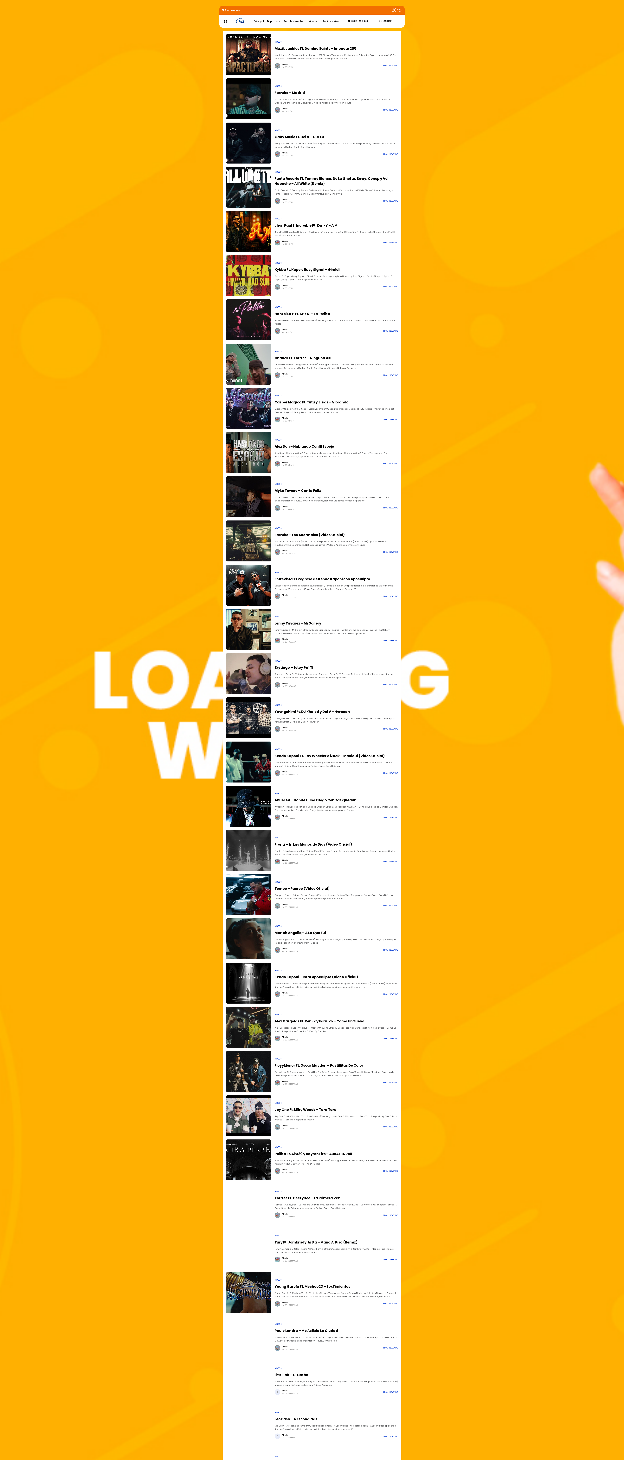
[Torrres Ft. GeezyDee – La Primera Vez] (248, 1204)
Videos (278, 42)
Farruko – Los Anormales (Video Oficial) (310, 535)
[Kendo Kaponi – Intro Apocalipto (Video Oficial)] (248, 983)
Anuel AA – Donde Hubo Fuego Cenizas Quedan (316, 800)
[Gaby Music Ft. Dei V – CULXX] (248, 143)
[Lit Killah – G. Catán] (248, 1381)
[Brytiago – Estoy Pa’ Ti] (248, 673)
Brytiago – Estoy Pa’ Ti (294, 667)
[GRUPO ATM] (240, 21)
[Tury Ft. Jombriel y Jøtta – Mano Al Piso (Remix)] (248, 1248)
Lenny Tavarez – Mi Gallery (298, 623)
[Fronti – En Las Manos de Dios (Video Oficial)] (248, 850)
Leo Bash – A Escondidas (296, 1419)
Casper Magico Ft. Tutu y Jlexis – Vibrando (312, 402)
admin (285, 64)
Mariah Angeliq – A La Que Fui (300, 932)
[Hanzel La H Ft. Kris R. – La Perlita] (248, 319)
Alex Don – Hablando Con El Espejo (304, 446)
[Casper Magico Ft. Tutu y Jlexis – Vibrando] (248, 408)
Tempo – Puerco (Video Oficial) (302, 888)
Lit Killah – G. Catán (291, 1375)
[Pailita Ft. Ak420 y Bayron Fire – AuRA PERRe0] (248, 1159)
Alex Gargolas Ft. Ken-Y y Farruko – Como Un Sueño (319, 1021)
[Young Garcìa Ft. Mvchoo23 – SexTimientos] (248, 1292)
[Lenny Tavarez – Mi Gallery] (248, 629)
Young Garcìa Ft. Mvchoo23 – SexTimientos (312, 1286)
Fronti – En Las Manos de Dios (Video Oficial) (313, 844)
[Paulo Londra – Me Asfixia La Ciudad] (248, 1336)
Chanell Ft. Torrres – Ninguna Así (303, 358)
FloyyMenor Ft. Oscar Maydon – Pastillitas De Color (319, 1065)
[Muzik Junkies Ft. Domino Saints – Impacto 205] (248, 54)
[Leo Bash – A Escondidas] (248, 1425)
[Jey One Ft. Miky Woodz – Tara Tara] (248, 1115)
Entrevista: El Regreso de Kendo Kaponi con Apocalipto (322, 579)
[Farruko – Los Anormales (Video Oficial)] (248, 540)
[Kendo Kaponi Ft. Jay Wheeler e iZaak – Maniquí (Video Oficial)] (248, 762)
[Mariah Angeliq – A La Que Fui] (248, 938)
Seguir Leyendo (390, 65)
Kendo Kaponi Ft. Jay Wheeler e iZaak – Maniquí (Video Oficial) (330, 756)
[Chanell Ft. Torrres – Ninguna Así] (248, 364)
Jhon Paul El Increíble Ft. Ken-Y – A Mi (306, 225)
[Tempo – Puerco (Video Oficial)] (248, 894)
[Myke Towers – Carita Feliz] (248, 496)
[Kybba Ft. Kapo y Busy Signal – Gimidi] (248, 275)
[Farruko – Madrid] (248, 98)
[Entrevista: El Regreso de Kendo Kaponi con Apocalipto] (248, 585)
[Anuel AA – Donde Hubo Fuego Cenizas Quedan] (248, 806)
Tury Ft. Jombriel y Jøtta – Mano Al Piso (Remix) (316, 1242)
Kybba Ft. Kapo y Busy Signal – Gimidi (307, 269)
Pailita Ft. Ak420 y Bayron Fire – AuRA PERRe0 (313, 1153)
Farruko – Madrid (290, 92)
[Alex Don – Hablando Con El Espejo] (248, 452)
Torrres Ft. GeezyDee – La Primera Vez (307, 1198)
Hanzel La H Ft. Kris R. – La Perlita (302, 313)
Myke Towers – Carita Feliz (298, 490)
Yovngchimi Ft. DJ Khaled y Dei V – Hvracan (312, 711)
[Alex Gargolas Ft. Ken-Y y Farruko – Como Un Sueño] (248, 1027)
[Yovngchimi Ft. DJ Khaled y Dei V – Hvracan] (248, 717)
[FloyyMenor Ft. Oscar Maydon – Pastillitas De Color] (248, 1071)
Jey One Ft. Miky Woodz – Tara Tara (306, 1109)
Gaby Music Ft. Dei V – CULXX (299, 137)
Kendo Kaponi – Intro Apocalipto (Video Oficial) (316, 977)
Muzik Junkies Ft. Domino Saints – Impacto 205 (315, 48)
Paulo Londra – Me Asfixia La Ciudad (306, 1330)
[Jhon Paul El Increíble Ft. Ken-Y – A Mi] (248, 231)
